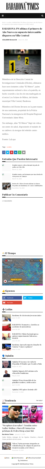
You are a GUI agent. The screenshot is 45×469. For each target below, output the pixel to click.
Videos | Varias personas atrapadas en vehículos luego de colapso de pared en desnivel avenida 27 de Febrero (26, 446)
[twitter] (33, 298)
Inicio (4, 22)
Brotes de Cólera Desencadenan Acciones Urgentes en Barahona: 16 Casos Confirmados (27, 184)
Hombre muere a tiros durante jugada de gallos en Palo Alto (25, 166)
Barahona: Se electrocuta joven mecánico (26, 315)
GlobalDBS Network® (9, 40)
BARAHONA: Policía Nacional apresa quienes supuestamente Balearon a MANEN (25, 336)
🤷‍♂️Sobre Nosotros (17, 458)
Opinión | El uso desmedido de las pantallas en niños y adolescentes (24, 381)
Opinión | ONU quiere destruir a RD (24, 390)
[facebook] (12, 298)
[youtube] (12, 302)
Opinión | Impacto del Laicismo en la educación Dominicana (25, 372)
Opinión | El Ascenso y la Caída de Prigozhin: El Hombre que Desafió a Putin (27, 363)
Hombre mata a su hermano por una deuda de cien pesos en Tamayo (27, 175)
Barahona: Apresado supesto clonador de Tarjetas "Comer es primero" (27, 346)
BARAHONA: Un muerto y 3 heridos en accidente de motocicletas (25, 326)
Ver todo (39, 400)
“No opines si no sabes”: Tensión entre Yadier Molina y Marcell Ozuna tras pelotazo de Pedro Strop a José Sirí (19, 428)
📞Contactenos (23, 460)
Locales (9, 22)
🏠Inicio (6, 458)
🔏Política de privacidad (33, 458)
